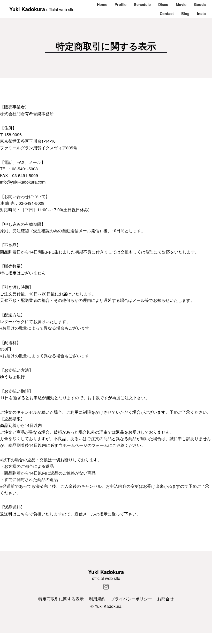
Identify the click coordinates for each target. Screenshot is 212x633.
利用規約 (97, 599)
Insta (201, 13)
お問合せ (165, 599)
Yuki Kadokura (27, 9)
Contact (167, 13)
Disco (163, 4)
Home (102, 4)
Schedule (142, 4)
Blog (185, 13)
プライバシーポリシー (131, 599)
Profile (120, 4)
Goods (200, 4)
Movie (181, 4)
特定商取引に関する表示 (61, 599)
